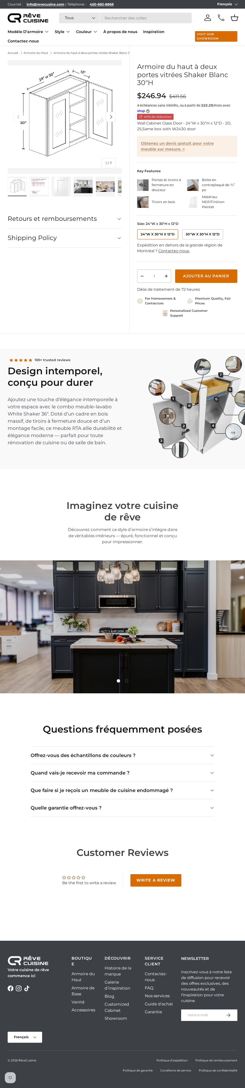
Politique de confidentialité (218, 1070)
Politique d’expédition (172, 1060)
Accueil (13, 53)
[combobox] (125, 18)
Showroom (116, 1018)
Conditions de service (175, 1070)
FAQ (149, 987)
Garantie (153, 1011)
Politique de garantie (138, 1070)
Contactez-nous (23, 41)
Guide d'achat (159, 1004)
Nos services (157, 995)
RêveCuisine (27, 1060)
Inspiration (153, 31)
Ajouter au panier (206, 276)
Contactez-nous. (174, 251)
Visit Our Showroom (207, 36)
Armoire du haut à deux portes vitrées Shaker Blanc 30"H (94, 53)
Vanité (78, 1002)
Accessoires (83, 1010)
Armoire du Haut (36, 53)
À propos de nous (120, 31)
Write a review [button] (155, 880)
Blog (109, 996)
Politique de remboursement (216, 1060)
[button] (234, 17)
